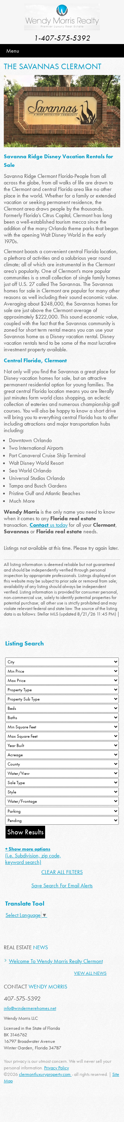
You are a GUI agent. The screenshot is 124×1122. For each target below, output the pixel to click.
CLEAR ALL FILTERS (62, 872)
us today (49, 524)
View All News (90, 973)
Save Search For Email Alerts (62, 885)
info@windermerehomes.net (30, 1008)
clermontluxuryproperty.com (45, 1074)
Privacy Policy (56, 1068)
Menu (12, 50)
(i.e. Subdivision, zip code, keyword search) (33, 856)
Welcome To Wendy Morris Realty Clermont (56, 961)
